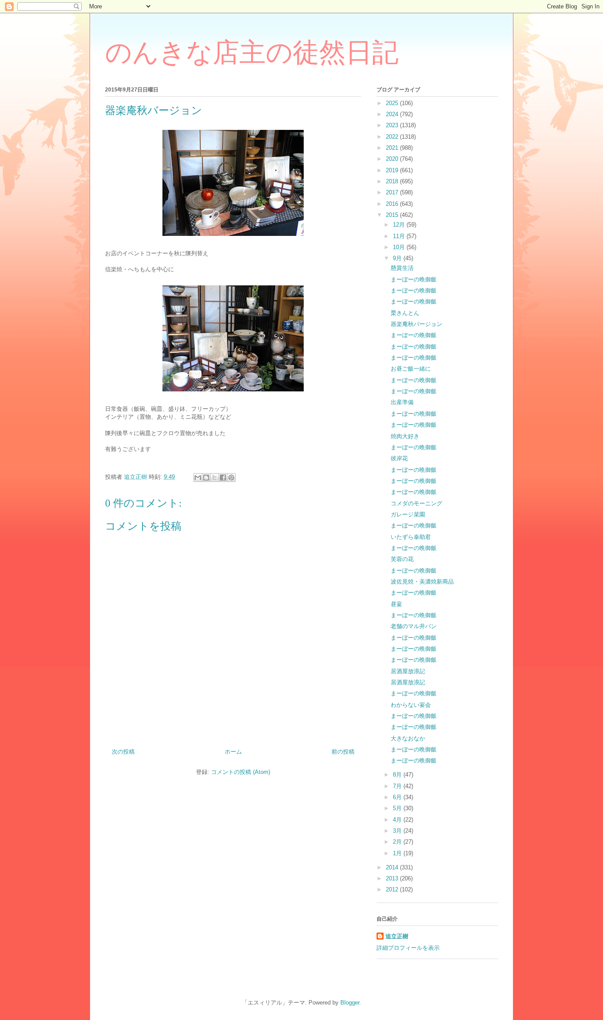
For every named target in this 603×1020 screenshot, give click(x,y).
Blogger (349, 1002)
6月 (398, 797)
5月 (398, 808)
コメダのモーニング (416, 503)
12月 (400, 224)
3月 (398, 830)
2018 (393, 181)
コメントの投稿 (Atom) (240, 772)
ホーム (233, 751)
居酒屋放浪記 (408, 671)
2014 (393, 867)
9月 (398, 258)
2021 (393, 147)
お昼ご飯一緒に (411, 368)
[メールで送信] (197, 477)
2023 (393, 125)
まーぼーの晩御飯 (414, 279)
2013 (393, 878)
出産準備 (402, 402)
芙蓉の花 (402, 559)
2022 (393, 136)
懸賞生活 (402, 268)
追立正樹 (396, 936)
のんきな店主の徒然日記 (252, 52)
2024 (393, 114)
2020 (393, 158)
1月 (398, 853)
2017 (393, 192)
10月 (400, 247)
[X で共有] (214, 477)
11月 (400, 236)
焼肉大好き (405, 436)
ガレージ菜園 (408, 514)
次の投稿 (123, 751)
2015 (393, 215)
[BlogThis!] (206, 477)
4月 (398, 819)
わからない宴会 (411, 704)
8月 (398, 774)
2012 (393, 889)
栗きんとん (405, 313)
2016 (393, 204)
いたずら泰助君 (411, 537)
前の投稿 (343, 751)
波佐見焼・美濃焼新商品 (422, 581)
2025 (393, 103)
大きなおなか (408, 738)
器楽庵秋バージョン (416, 324)
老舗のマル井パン (414, 626)
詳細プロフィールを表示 (408, 947)
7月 (398, 786)
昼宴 (396, 604)
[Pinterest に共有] (231, 477)
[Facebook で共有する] (223, 477)
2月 (398, 841)
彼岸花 (399, 458)
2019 (393, 170)
